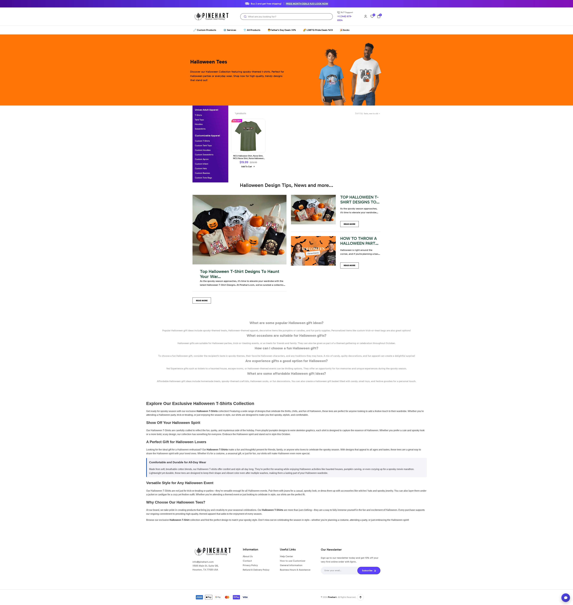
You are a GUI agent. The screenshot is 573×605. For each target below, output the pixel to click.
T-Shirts (198, 115)
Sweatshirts (200, 129)
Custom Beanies (202, 173)
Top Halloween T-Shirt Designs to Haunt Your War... (239, 274)
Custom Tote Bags (203, 177)
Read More (202, 300)
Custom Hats (201, 168)
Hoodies (199, 124)
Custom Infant (201, 164)
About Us (248, 556)
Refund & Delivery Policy (256, 569)
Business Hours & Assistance (295, 569)
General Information (291, 565)
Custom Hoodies (203, 150)
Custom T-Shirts (202, 141)
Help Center (286, 556)
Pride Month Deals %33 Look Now (307, 3)
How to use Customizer (292, 560)
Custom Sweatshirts (204, 154)
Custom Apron (202, 159)
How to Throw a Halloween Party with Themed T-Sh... (359, 245)
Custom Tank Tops (203, 145)
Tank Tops (199, 119)
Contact (247, 560)
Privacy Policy (250, 565)
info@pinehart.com (203, 561)
